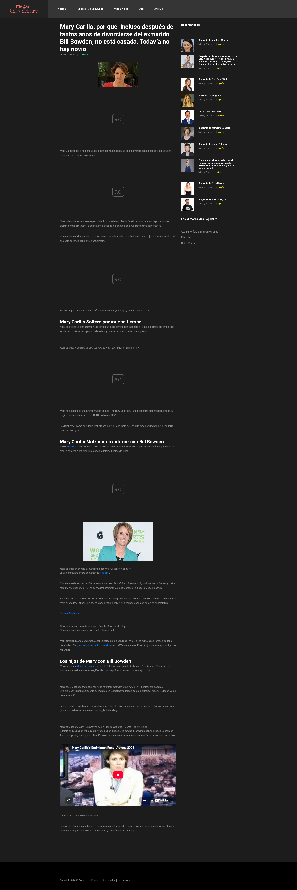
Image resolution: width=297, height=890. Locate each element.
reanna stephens (69, 613)
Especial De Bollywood (90, 8)
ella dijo (104, 572)
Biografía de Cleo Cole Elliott (213, 79)
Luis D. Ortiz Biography (209, 111)
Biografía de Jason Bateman (213, 144)
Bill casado (72, 446)
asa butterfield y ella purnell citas (199, 231)
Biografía (220, 44)
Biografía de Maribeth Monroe (213, 40)
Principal (61, 8)
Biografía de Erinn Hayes (211, 183)
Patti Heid (186, 237)
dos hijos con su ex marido (91, 666)
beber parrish (188, 243)
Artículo (158, 8)
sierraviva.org (125, 880)
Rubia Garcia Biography (210, 95)
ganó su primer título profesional (94, 645)
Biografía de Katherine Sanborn (214, 128)
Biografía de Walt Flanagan (212, 199)
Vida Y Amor (121, 8)
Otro (141, 8)
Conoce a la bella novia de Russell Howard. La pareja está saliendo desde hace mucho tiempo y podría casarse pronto (216, 164)
